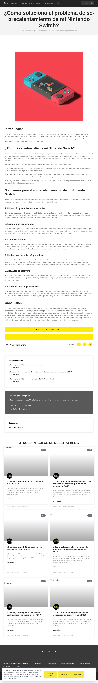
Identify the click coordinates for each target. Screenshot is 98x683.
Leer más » (10, 499)
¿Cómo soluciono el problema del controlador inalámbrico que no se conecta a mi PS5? (72, 483)
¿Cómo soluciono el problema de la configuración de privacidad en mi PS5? (70, 549)
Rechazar (64, 674)
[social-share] (79, 344)
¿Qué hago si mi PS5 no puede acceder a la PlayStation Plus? (24, 548)
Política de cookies (10, 678)
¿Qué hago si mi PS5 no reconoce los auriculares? (25, 482)
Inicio (22, 30)
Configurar (77, 674)
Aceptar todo (50, 674)
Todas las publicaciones (36, 30)
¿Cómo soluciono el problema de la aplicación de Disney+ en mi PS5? (70, 613)
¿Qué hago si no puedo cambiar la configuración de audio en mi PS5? (24, 613)
